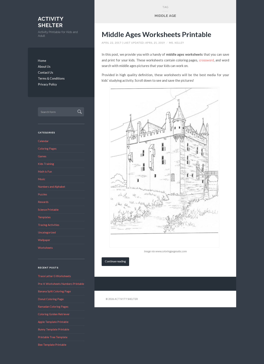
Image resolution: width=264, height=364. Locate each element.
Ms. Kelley (176, 42)
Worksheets (45, 247)
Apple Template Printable (53, 321)
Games (42, 156)
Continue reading (115, 261)
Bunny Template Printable (53, 329)
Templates (44, 217)
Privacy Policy (47, 84)
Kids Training (46, 163)
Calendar (43, 141)
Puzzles (42, 194)
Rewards (43, 201)
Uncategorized (47, 232)
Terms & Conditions (51, 78)
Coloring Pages (47, 148)
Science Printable (48, 209)
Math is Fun (45, 171)
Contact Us (45, 72)
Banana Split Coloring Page (54, 291)
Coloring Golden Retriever (54, 314)
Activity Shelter (50, 22)
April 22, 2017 (112, 42)
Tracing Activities (48, 224)
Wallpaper (44, 240)
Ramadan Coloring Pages (53, 306)
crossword (206, 60)
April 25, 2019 (155, 42)
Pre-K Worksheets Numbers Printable (61, 283)
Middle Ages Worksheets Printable (156, 34)
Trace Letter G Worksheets (54, 276)
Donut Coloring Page (51, 299)
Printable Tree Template (52, 337)
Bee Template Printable (52, 344)
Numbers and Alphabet (51, 186)
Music (41, 179)
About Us (44, 66)
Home (42, 60)
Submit (79, 111)
